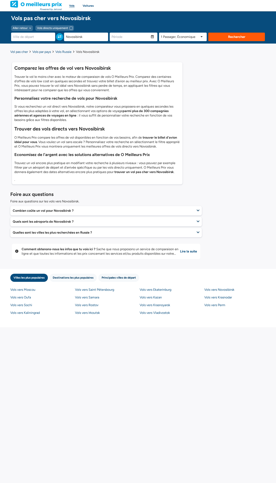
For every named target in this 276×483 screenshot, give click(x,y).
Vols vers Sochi (21, 305)
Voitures (88, 5)
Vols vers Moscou (22, 290)
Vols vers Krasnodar (218, 297)
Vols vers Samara (87, 297)
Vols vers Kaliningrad (25, 313)
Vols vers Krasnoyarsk (155, 305)
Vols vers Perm (214, 305)
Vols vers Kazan (151, 297)
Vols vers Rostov (86, 305)
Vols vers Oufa (20, 297)
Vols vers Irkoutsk (87, 313)
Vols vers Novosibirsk (219, 290)
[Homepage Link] (36, 4)
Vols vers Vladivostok (155, 313)
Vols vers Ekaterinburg (155, 290)
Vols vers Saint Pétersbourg (94, 290)
